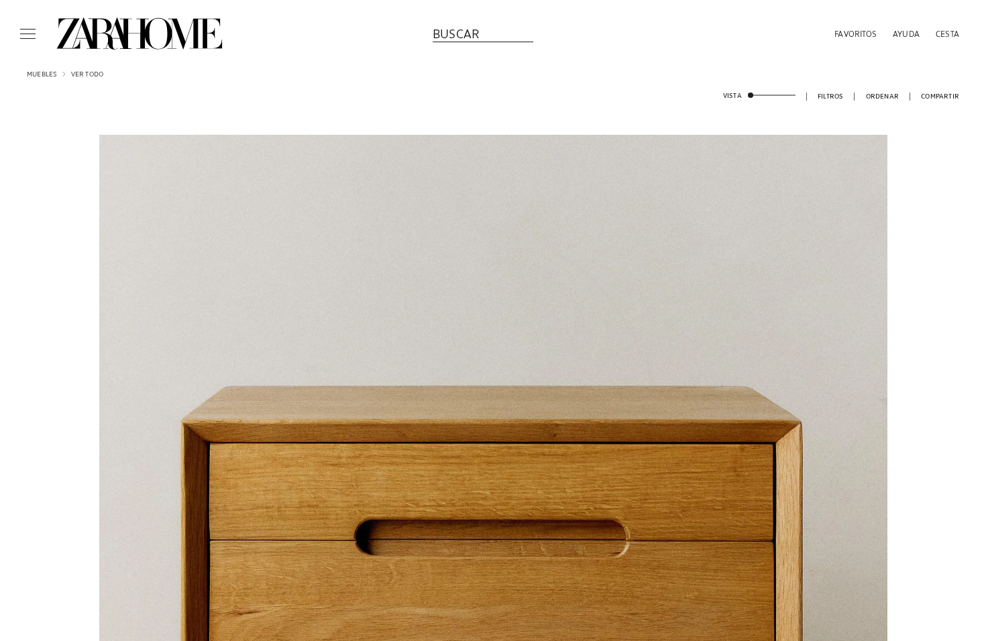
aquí (528, 400)
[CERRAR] (653, 236)
